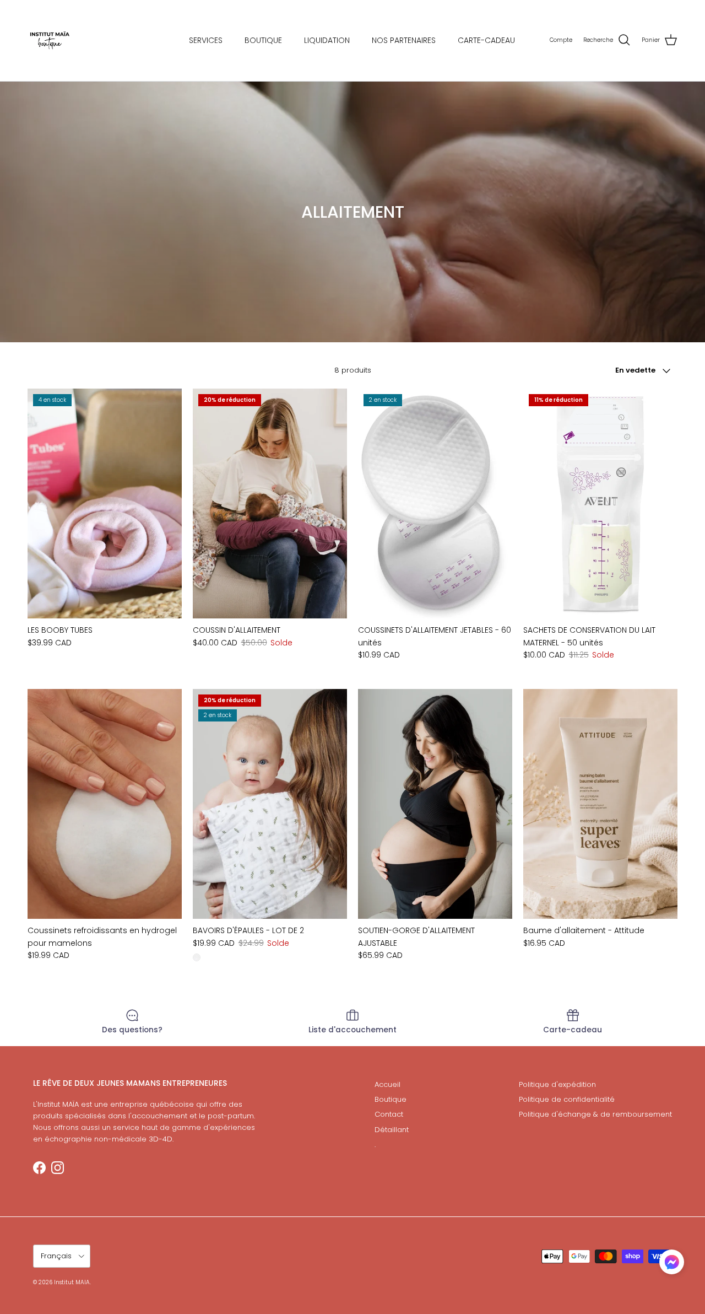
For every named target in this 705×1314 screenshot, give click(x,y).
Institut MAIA (72, 1282)
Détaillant (392, 1129)
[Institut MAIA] (50, 40)
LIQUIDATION (327, 40)
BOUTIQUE (263, 40)
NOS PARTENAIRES (404, 40)
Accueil (387, 1084)
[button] (671, 1262)
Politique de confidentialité (567, 1099)
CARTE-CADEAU (486, 40)
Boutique (390, 1099)
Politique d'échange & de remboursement (595, 1114)
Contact (389, 1114)
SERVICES (206, 40)
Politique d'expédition (557, 1084)
